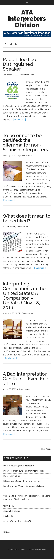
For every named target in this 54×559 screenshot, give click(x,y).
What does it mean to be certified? (26, 218)
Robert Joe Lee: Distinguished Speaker (20, 64)
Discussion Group (13, 481)
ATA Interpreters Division (27, 19)
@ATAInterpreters (35, 471)
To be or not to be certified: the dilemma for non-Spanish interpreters (25, 142)
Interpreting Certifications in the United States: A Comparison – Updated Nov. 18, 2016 (24, 295)
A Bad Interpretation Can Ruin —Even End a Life (25, 378)
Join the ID (8, 516)
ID (18, 476)
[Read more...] (20, 119)
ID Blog (6, 532)
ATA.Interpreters (26, 465)
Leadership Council (11, 511)
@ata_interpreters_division (31, 486)
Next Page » (46, 449)
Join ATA (27, 521)
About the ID (8, 506)
